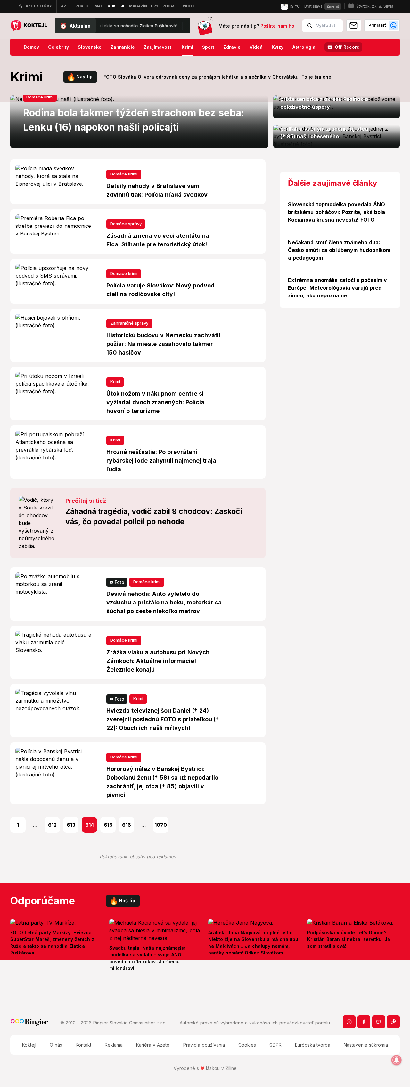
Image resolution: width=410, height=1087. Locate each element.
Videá (256, 47)
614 (89, 825)
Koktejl (29, 1045)
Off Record (347, 47)
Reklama (114, 1045)
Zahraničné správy (129, 323)
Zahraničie (123, 47)
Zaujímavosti (158, 47)
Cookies (247, 1045)
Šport (208, 47)
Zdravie (232, 47)
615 (108, 825)
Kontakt (83, 1045)
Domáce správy (126, 223)
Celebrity (58, 47)
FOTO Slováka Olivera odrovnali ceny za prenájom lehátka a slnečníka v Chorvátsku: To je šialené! (217, 77)
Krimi (187, 47)
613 (71, 825)
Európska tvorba (312, 1045)
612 (52, 825)
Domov (31, 47)
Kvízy (277, 47)
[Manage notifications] (396, 1060)
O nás (56, 1045)
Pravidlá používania (204, 1045)
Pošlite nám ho (277, 26)
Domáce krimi (39, 96)
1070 (161, 825)
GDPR (275, 1045)
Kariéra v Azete (152, 1045)
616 (126, 825)
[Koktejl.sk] (28, 25)
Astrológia (304, 47)
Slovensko (90, 47)
